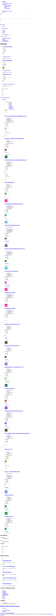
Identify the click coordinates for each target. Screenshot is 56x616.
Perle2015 (8, 119)
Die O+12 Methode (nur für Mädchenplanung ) (15, 160)
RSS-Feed (4, 99)
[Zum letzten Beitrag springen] (6, 150)
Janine (6, 403)
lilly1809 (8, 369)
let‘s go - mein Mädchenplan (11, 471)
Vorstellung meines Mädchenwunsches (13, 203)
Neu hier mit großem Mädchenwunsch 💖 (14, 248)
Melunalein (4, 58)
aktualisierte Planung (7, 46)
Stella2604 (9, 475)
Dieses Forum (5, 28)
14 (3, 94)
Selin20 (8, 326)
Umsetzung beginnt (9, 388)
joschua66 (6, 174)
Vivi (5, 463)
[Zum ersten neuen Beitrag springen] (3, 54)
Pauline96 (6, 487)
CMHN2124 (9, 251)
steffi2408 (8, 273)
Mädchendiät (5, 593)
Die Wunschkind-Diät (7, 60)
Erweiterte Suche (6, 34)
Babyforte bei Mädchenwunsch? (12, 324)
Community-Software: (7, 613)
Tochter (4, 598)
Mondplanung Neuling (10, 292)
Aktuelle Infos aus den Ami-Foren (8, 84)
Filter (6, 110)
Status (1, 540)
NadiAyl (6, 425)
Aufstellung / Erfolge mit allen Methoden (14, 138)
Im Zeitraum (2, 537)
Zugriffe (10, 108)
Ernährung (4, 591)
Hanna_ (8, 452)
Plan (3, 596)
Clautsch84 (7, 263)
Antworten (11, 106)
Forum (4, 30)
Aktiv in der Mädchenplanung (11, 225)
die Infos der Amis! (7, 74)
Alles (3, 26)
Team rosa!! (7, 449)
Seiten (4, 32)
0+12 (3, 590)
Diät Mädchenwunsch (6, 70)
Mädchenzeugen (5, 595)
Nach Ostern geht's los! (7, 56)
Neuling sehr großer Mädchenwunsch (13, 410)
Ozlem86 (8, 497)
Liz (5, 196)
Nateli (8, 184)
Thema (10, 103)
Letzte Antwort (11, 109)
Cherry (8, 140)
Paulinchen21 (9, 205)
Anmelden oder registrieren (7, 11)
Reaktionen (11, 107)
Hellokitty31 (4, 72)
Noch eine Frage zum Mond (11, 271)
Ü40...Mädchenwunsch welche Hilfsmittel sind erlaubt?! (17, 433)
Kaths (8, 391)
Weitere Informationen (49, 614)
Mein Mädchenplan (9, 182)
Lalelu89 (6, 508)
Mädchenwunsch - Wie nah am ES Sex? (14, 367)
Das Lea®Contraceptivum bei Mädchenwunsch (15, 116)
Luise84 (8, 347)
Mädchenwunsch (8, 495)
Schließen (2, 615)
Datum (10, 105)
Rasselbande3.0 (9, 229)
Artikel (4, 31)
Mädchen (4, 592)
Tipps (4, 597)
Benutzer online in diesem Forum (9, 606)
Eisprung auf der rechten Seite (11, 345)
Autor (10, 104)
